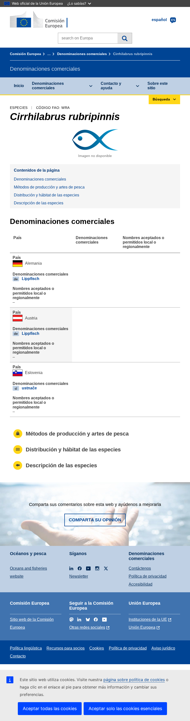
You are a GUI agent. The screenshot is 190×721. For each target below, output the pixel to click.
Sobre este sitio (157, 85)
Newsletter (78, 576)
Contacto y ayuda (111, 85)
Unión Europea (142, 627)
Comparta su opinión (95, 519)
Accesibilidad (140, 584)
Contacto (18, 656)
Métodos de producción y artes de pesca (49, 187)
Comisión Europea (25, 54)
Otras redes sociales (87, 627)
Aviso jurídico (163, 648)
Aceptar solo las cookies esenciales (125, 708)
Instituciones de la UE (148, 619)
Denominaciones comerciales (82, 54)
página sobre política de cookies (134, 679)
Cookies (96, 648)
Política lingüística (26, 648)
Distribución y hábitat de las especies (46, 195)
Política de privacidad (147, 576)
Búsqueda (125, 38)
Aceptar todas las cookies (50, 708)
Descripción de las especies (38, 203)
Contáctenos (140, 568)
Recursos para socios (66, 648)
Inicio (19, 86)
